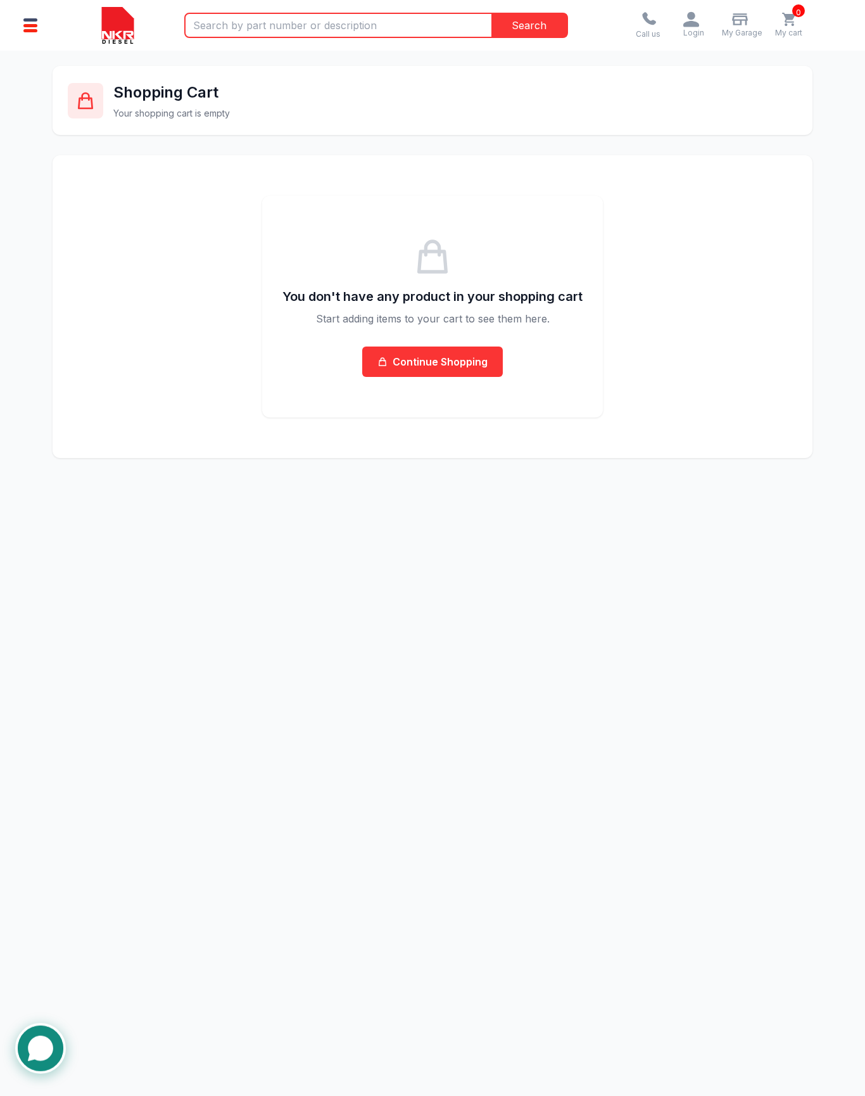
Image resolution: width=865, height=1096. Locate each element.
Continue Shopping (440, 361)
